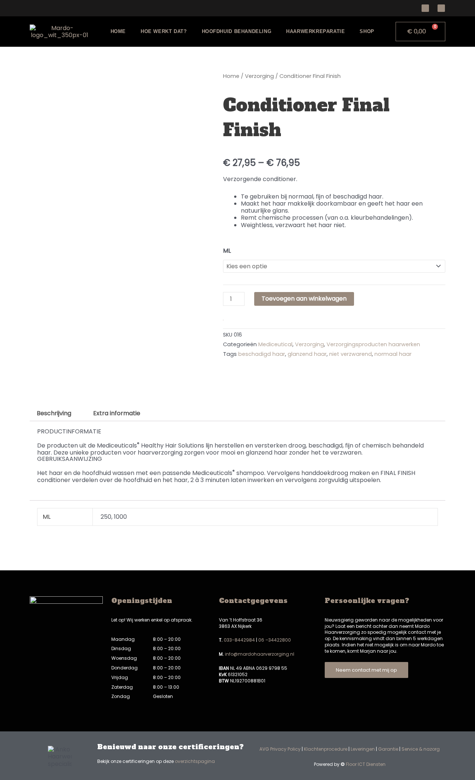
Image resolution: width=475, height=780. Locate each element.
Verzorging (259, 76)
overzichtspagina (195, 761)
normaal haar (393, 354)
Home (118, 31)
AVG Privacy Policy (280, 749)
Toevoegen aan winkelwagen (304, 298)
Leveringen (363, 749)
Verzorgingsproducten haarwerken (373, 344)
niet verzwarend (350, 354)
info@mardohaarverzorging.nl (259, 654)
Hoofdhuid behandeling (237, 31)
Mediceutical (275, 344)
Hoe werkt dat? (164, 31)
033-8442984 (239, 640)
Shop (367, 31)
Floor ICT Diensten (366, 764)
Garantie (388, 749)
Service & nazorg (421, 749)
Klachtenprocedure (325, 749)
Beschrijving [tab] (54, 413)
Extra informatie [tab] (116, 413)
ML (227, 250)
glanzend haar (307, 354)
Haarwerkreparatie (315, 31)
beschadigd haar (261, 354)
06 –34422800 (274, 640)
